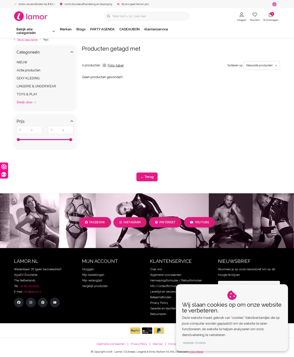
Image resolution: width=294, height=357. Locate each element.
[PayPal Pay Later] (159, 330)
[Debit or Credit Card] (147, 330)
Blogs (80, 29)
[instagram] (31, 302)
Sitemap (158, 343)
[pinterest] (43, 302)
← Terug (147, 177)
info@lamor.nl (32, 291)
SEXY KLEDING (28, 78)
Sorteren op (235, 65)
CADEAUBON (129, 29)
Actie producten (28, 70)
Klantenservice (156, 29)
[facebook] (19, 302)
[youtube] (55, 302)
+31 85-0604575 (29, 286)
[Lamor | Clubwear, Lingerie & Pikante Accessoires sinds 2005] (31, 16)
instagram (132, 222)
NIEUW (22, 62)
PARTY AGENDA (102, 29)
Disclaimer (174, 343)
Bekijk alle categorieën (26, 31)
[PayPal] (135, 330)
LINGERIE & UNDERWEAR (36, 86)
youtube (202, 222)
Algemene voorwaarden (110, 343)
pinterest (167, 222)
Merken (66, 29)
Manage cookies (194, 343)
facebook (97, 222)
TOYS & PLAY (27, 94)
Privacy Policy (139, 343)
